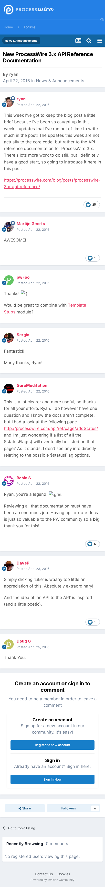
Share (26, 808)
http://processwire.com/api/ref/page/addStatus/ (51, 428)
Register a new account (52, 745)
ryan (13, 74)
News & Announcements (60, 80)
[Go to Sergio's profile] (9, 338)
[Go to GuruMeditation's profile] (9, 388)
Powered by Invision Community (52, 880)
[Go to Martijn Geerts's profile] (9, 227)
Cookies (63, 874)
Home (8, 27)
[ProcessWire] (28, 10)
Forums (29, 27)
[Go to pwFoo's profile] (9, 280)
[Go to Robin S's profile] (9, 481)
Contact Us (44, 874)
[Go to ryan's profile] (9, 102)
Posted (33, 105)
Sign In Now (52, 779)
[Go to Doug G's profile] (9, 644)
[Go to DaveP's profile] (9, 566)
